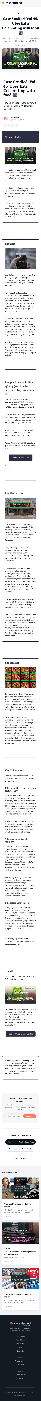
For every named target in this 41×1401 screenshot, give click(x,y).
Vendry (21, 1068)
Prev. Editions (20, 1340)
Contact (20, 1347)
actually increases (12, 347)
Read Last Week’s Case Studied (20, 1034)
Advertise (20, 1343)
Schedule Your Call (20, 457)
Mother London (23, 550)
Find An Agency (20, 1361)
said (10, 722)
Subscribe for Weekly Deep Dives (21, 1142)
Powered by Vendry (20, 1395)
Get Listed (20, 1365)
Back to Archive (20, 1159)
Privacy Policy (21, 1375)
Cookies (20, 1378)
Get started (14, 1073)
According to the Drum (14, 694)
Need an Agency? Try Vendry (20, 1149)
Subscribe (29, 1116)
